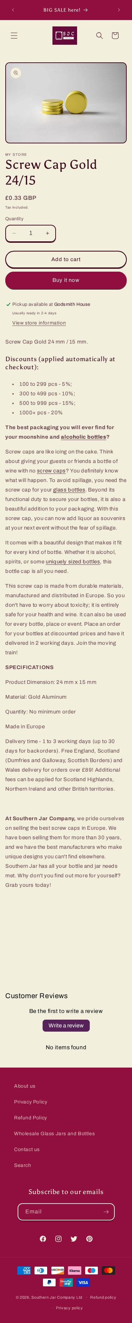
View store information (39, 323)
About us (25, 1086)
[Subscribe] (106, 1211)
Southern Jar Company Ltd (56, 1297)
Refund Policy (30, 1117)
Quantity (14, 218)
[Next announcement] (119, 10)
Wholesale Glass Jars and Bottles (54, 1133)
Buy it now (66, 280)
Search (22, 1165)
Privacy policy (69, 1308)
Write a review (66, 1025)
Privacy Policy (30, 1102)
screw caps (51, 471)
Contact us (27, 1149)
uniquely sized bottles (73, 561)
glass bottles (69, 490)
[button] (14, 35)
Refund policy (103, 1297)
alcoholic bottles (83, 437)
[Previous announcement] (13, 10)
